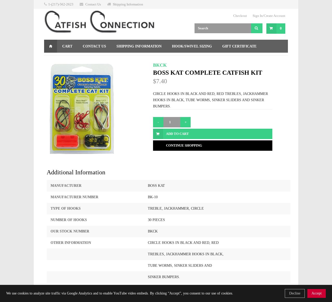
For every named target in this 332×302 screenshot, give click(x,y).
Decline (294, 293)
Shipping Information (128, 4)
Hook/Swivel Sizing (192, 46)
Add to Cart (177, 134)
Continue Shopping (184, 145)
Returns (57, 59)
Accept (317, 293)
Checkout (240, 16)
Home (50, 46)
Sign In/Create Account (269, 16)
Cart (67, 46)
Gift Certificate (239, 46)
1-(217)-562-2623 (60, 4)
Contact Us (93, 4)
